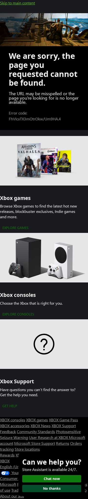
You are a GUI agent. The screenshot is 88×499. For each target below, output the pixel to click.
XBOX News (41, 425)
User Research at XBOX (49, 437)
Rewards (7, 454)
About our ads (12, 496)
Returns (62, 443)
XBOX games (37, 419)
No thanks (52, 488)
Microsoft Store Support (34, 443)
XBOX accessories (15, 425)
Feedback (8, 431)
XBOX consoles (12, 419)
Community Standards (36, 431)
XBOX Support (64, 425)
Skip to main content (17, 2)
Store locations (27, 449)
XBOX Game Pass (63, 419)
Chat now (52, 478)
